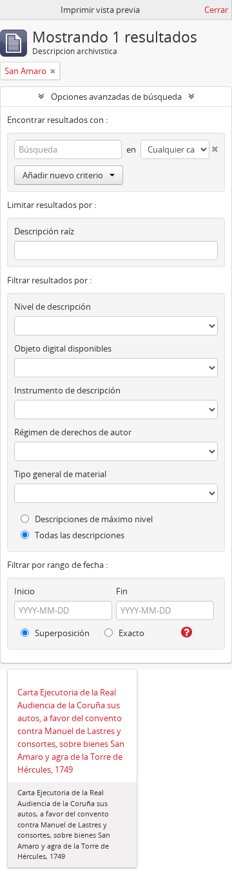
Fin (122, 591)
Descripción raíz (44, 231)
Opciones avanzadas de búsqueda (116, 96)
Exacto (130, 633)
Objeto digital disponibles (62, 348)
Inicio (24, 591)
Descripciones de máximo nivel (93, 519)
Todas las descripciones (78, 535)
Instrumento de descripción (67, 390)
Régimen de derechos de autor (72, 432)
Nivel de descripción (52, 306)
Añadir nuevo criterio (63, 175)
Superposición (61, 633)
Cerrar (216, 9)
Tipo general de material (60, 474)
